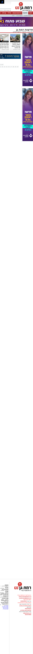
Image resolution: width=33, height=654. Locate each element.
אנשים (6, 599)
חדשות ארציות (4, 602)
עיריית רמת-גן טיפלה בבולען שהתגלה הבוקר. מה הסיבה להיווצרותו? (15, 46)
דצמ (2, 64)
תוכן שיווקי (6, 594)
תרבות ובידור (5, 589)
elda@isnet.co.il (27, 613)
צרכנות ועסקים (4, 593)
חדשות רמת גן (27, 15)
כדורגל (6, 592)
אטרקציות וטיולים (4, 597)
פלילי (9, 13)
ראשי (30, 13)
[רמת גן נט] (21, 591)
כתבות (2, 599)
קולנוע (2, 590)
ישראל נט (6, 605)
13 (2, 66)
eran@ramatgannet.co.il (25, 598)
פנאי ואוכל (6, 601)
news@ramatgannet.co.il (25, 596)
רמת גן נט (30, 32)
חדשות (25, 13)
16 (9, 66)
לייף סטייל (5, 596)
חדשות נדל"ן (19, 15)
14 (4, 66)
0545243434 (24, 601)
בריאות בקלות (4, 600)
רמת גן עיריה (5, 609)
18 (13, 66)
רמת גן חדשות (5, 606)
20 (17, 66)
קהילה (4, 13)
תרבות (7, 590)
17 (11, 66)
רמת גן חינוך (5, 607)
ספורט (6, 591)
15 (6, 66)
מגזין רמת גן (5, 598)
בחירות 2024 (5, 604)
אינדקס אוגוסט (17, 13)
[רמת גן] (22, 11)
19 (15, 66)
